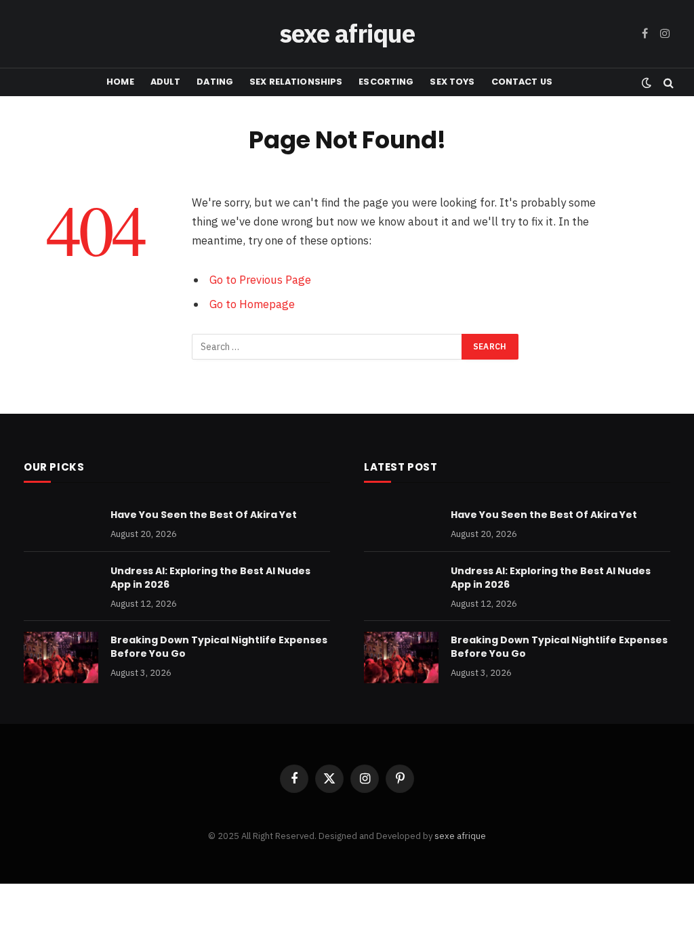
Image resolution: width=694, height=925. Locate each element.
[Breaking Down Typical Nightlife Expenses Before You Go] (61, 657)
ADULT (165, 81)
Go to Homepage (252, 304)
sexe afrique (460, 836)
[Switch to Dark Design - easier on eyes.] (646, 82)
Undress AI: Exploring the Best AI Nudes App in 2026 (210, 577)
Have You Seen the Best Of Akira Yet (203, 514)
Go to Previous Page (260, 279)
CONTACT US (521, 81)
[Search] (667, 82)
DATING (215, 81)
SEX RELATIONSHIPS (295, 81)
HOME (120, 81)
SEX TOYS (452, 81)
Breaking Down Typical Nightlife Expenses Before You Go (218, 646)
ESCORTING (386, 81)
